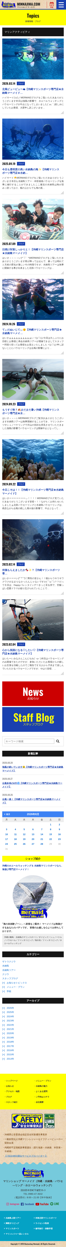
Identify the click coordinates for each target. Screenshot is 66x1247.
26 (24, 844)
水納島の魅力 (41, 1086)
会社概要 (40, 1102)
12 (24, 834)
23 (59, 839)
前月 (8, 814)
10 (6, 834)
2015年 (10, 1054)
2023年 (10, 1020)
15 (50, 834)
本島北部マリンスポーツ (46, 1218)
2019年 (10, 1037)
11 (15, 834)
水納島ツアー (9, 970)
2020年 (10, 1033)
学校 (9, 991)
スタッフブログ (10, 978)
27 (33, 844)
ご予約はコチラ (42, 1097)
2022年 (10, 1025)
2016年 (10, 1050)
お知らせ (10, 1086)
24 (6, 844)
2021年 (10, 1029)
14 (42, 834)
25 (15, 844)
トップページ (12, 1081)
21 (42, 839)
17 (6, 839)
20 (33, 839)
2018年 (10, 1042)
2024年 (10, 1016)
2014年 (10, 1059)
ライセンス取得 (42, 1223)
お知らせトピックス (17, 982)
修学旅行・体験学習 (44, 1228)
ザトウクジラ (9, 961)
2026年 (10, 1008)
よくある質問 (41, 1091)
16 (59, 834)
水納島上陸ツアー (13, 1218)
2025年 (10, 1012)
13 (33, 834)
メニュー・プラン (16, 987)
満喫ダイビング (12, 1223)
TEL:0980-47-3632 (33, 1194)
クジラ (5, 974)
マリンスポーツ (12, 1228)
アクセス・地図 (13, 1091)
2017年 (10, 1046)
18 (15, 839)
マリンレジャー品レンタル (17, 1234)
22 (50, 839)
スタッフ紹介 (12, 1102)
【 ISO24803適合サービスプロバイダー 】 (25, 1156)
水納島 (5, 965)
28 (42, 844)
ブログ (9, 1097)
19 (24, 839)
